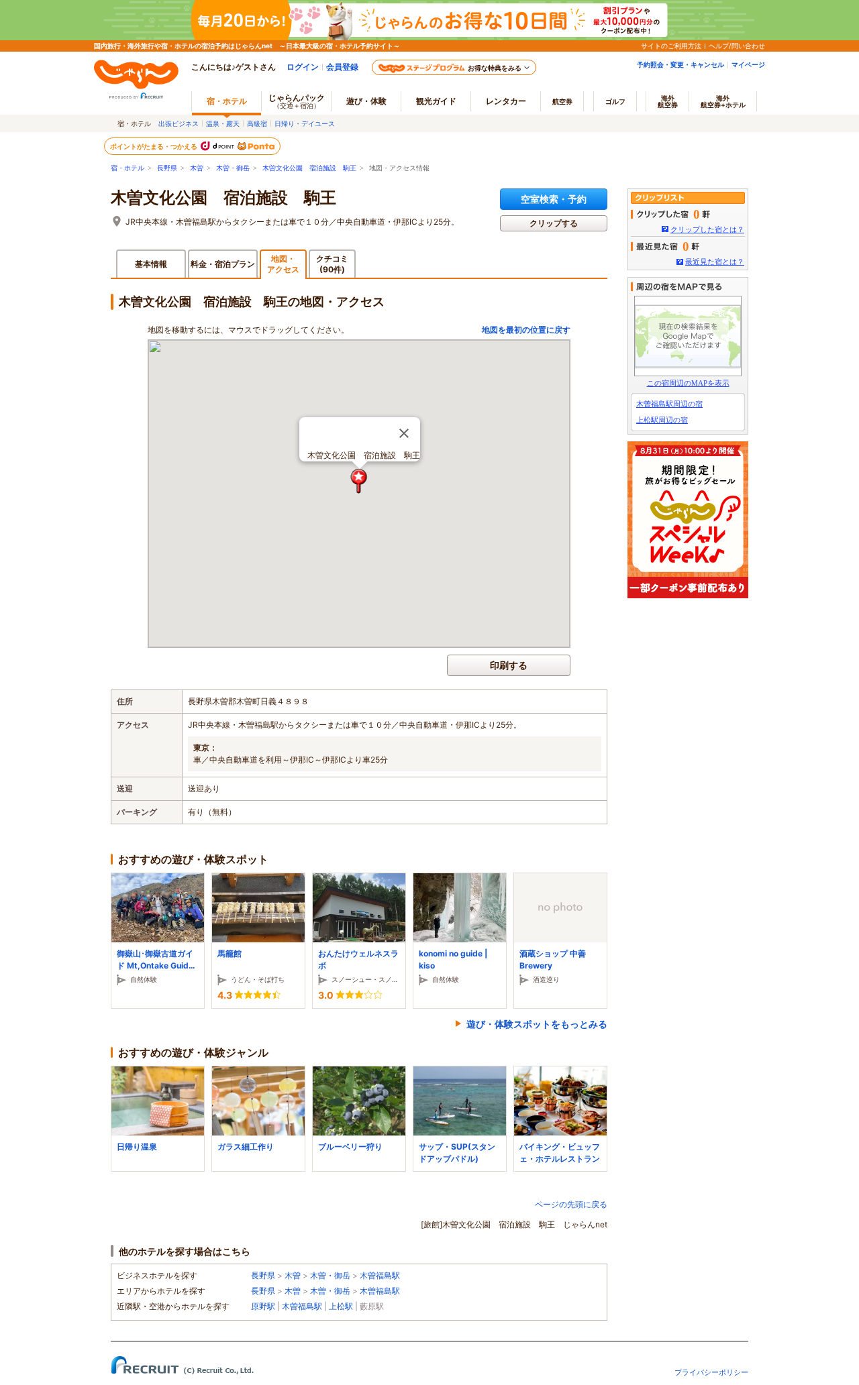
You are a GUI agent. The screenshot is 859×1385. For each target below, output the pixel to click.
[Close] (404, 433)
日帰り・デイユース (304, 123)
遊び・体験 (366, 101)
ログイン (303, 67)
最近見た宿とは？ (714, 262)
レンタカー (506, 101)
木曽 (196, 168)
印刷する (508, 665)
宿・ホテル (127, 168)
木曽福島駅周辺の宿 (669, 404)
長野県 (167, 168)
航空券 (562, 101)
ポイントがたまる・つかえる (154, 146)
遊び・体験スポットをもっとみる (536, 1024)
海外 (668, 101)
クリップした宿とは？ (707, 229)
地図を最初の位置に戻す (526, 330)
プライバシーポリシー (711, 1372)
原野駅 (263, 1306)
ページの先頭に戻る (571, 1204)
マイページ (748, 64)
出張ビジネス (178, 123)
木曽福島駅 (380, 1275)
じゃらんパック (296, 101)
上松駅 (341, 1306)
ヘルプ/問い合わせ (737, 46)
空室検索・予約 (554, 199)
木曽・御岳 (233, 168)
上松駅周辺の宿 (662, 420)
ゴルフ (615, 101)
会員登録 (342, 67)
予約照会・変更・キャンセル (680, 64)
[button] (359, 481)
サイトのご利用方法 (671, 46)
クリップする (553, 223)
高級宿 (257, 123)
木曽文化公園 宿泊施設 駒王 (309, 168)
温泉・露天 (223, 123)
